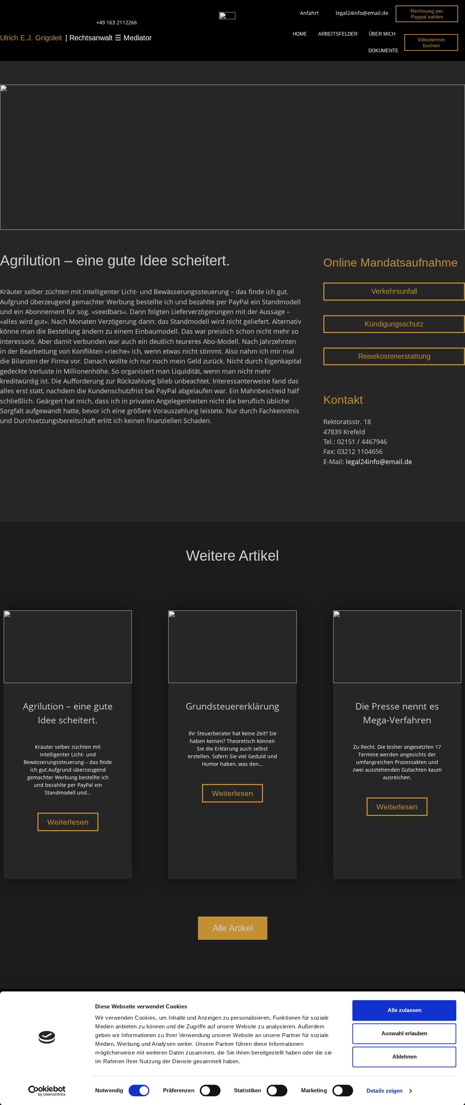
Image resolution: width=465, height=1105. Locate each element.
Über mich (382, 34)
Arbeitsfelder (337, 34)
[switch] (210, 1090)
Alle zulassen (404, 1010)
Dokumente (383, 50)
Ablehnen (404, 1056)
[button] (394, 292)
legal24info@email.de (379, 461)
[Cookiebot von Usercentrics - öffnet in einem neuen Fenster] (47, 1090)
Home (300, 34)
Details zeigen (385, 1091)
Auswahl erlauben (404, 1033)
